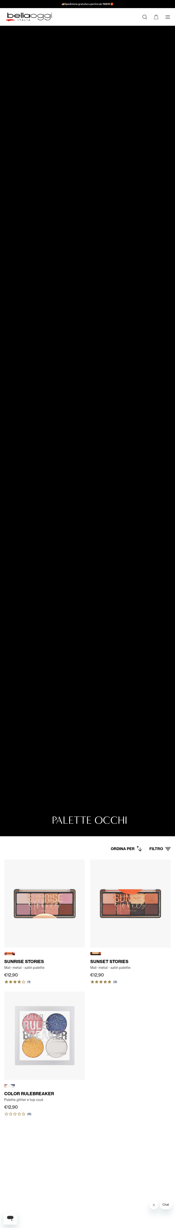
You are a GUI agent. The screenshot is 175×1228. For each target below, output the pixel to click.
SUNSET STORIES (109, 961)
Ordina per (123, 848)
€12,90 (11, 974)
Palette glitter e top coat (23, 1100)
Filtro (156, 848)
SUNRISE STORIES (24, 961)
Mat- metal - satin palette (24, 967)
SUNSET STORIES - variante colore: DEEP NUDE (95, 953)
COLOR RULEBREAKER (29, 1094)
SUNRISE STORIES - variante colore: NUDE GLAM (9, 953)
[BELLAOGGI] (28, 16)
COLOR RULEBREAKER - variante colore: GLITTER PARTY (9, 1085)
